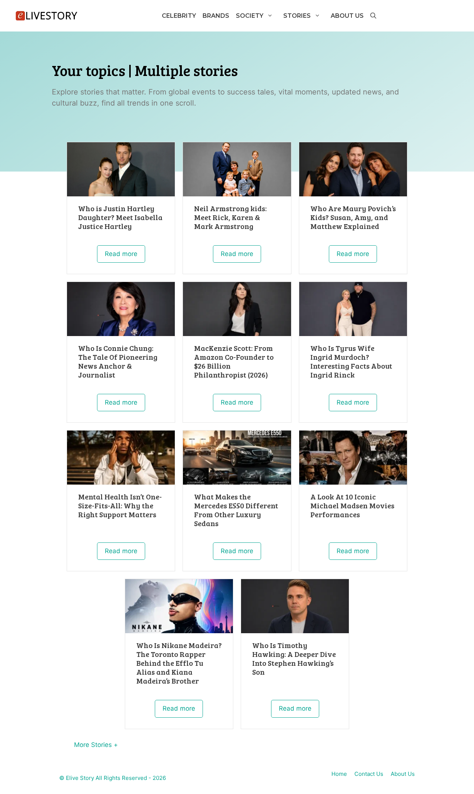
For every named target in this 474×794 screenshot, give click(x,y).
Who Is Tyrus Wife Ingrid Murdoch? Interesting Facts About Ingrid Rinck (351, 361)
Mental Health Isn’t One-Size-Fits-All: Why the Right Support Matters (120, 505)
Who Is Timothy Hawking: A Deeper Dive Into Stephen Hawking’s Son (294, 658)
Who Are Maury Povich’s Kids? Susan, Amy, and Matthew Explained (353, 217)
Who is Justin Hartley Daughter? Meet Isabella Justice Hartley (120, 217)
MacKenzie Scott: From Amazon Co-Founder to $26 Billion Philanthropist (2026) (234, 361)
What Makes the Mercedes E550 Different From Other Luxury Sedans (236, 509)
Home (339, 773)
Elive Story (80, 777)
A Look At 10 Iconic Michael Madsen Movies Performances (352, 505)
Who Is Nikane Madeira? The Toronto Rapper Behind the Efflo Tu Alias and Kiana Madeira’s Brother (179, 663)
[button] (373, 15)
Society (249, 15)
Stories (297, 15)
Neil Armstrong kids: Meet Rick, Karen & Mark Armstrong (230, 217)
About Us (347, 15)
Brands (216, 15)
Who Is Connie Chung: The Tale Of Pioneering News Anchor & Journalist (117, 361)
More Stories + (96, 744)
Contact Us (368, 773)
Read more (121, 254)
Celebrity (179, 15)
